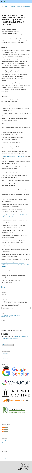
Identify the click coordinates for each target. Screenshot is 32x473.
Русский (4, 443)
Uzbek (3, 445)
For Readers (5, 353)
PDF (5, 287)
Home (2, 5)
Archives (8, 5)
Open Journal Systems (7, 458)
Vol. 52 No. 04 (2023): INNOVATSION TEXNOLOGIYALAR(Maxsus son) (15, 7)
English (4, 440)
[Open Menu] (1, 1)
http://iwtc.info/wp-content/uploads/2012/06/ (12, 156)
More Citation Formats (8, 308)
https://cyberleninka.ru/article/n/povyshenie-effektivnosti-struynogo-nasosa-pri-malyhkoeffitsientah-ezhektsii (15, 264)
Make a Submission (8, 344)
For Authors (5, 356)
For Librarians (5, 358)
